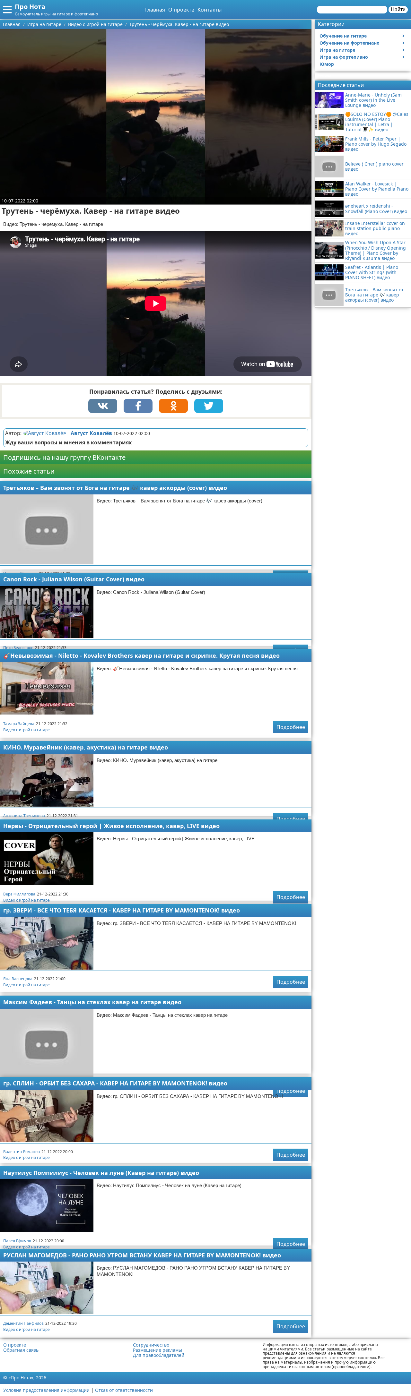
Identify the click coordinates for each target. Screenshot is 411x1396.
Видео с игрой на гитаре (26, 729)
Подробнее (290, 727)
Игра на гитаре (337, 50)
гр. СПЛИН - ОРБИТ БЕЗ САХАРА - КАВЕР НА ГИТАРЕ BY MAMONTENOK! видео (115, 1083)
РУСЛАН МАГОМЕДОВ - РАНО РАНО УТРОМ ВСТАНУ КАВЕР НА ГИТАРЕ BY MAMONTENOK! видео (142, 1255)
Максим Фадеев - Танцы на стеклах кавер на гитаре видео (92, 1002)
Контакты (209, 9)
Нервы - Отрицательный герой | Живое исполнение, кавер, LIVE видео (111, 826)
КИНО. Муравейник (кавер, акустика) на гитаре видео (85, 747)
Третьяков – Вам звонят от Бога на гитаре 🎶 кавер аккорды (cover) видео (115, 488)
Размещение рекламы (157, 1350)
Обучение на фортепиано (349, 43)
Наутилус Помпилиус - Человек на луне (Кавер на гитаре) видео (101, 1173)
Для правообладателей (158, 1355)
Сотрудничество (151, 1345)
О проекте (181, 9)
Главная (155, 9)
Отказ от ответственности (124, 1390)
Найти (398, 9)
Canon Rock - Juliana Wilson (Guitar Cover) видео (73, 579)
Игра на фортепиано (343, 57)
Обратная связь (21, 1350)
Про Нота (30, 6)
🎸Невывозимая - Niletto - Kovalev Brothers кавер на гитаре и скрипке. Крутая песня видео (141, 655)
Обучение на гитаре (343, 36)
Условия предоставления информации (46, 1390)
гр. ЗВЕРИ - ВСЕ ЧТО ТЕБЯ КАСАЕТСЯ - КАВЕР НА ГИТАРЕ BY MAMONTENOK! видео (121, 910)
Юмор (326, 64)
